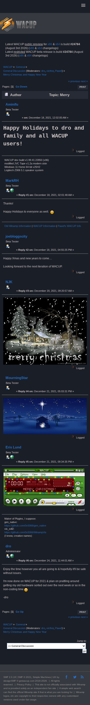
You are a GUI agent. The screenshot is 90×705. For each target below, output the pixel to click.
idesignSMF (9, 681)
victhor (50, 70)
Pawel (58, 70)
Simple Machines (42, 677)
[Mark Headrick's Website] (12, 191)
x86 (50, 44)
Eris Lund (13, 447)
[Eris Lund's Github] (12, 458)
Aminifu (12, 104)
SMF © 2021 (24, 677)
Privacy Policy (24, 684)
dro (43, 70)
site (42, 684)
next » (84, 81)
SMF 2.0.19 (9, 677)
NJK (9, 282)
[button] (83, 5)
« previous (74, 81)
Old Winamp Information (17, 226)
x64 (57, 44)
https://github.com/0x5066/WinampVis (25, 532)
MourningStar (17, 378)
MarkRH (12, 180)
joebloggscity (16, 236)
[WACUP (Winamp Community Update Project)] (12, 556)
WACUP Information (44, 226)
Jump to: (82, 640)
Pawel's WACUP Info (69, 226)
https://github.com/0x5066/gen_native (25, 525)
